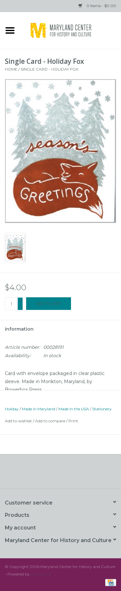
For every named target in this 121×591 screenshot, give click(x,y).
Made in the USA (73, 408)
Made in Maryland (38, 408)
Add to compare (50, 420)
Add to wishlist (18, 420)
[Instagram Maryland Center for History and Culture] (72, 474)
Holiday (12, 408)
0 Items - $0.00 (101, 5)
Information (19, 329)
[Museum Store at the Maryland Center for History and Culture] (71, 30)
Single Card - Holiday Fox (49, 69)
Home (11, 69)
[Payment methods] (109, 582)
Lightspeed (41, 574)
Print (73, 420)
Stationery (102, 408)
